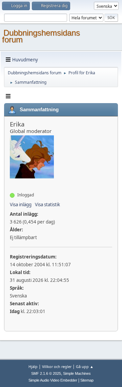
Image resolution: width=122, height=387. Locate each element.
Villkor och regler (57, 366)
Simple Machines (77, 373)
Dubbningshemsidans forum (41, 36)
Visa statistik (47, 204)
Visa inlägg (21, 204)
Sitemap (87, 380)
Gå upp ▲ (85, 366)
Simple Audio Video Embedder (52, 380)
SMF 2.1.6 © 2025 (46, 373)
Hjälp (33, 366)
